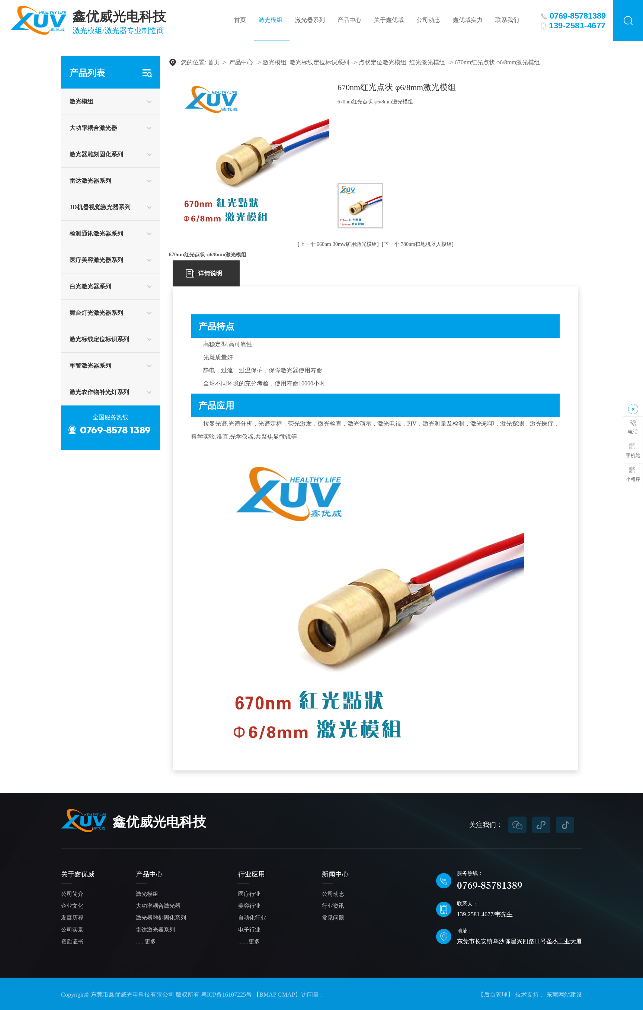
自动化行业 (252, 918)
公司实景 (72, 930)
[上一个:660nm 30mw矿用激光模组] (338, 244)
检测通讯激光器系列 (96, 233)
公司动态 (428, 20)
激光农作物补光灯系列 (99, 392)
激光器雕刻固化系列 (96, 154)
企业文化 (72, 906)
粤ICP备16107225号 (226, 994)
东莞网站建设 (564, 994)
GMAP (286, 994)
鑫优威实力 (468, 20)
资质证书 (72, 942)
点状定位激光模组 (382, 62)
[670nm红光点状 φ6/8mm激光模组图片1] (360, 205)
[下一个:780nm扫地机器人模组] (418, 244)
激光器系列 (310, 20)
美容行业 (249, 906)
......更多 (146, 942)
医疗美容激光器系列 (96, 260)
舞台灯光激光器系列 (96, 313)
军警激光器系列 (90, 365)
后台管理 (496, 994)
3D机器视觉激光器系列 (100, 207)
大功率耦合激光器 (93, 128)
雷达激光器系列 (90, 180)
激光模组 (270, 20)
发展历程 (72, 918)
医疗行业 (249, 894)
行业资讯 (333, 906)
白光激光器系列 (90, 286)
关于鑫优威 (389, 20)
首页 (240, 20)
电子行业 (249, 930)
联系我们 (507, 20)
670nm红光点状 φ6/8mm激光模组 (497, 62)
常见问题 (333, 918)
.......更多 (249, 942)
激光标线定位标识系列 (99, 339)
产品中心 (349, 20)
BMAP (267, 994)
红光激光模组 (427, 62)
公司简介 (72, 894)
